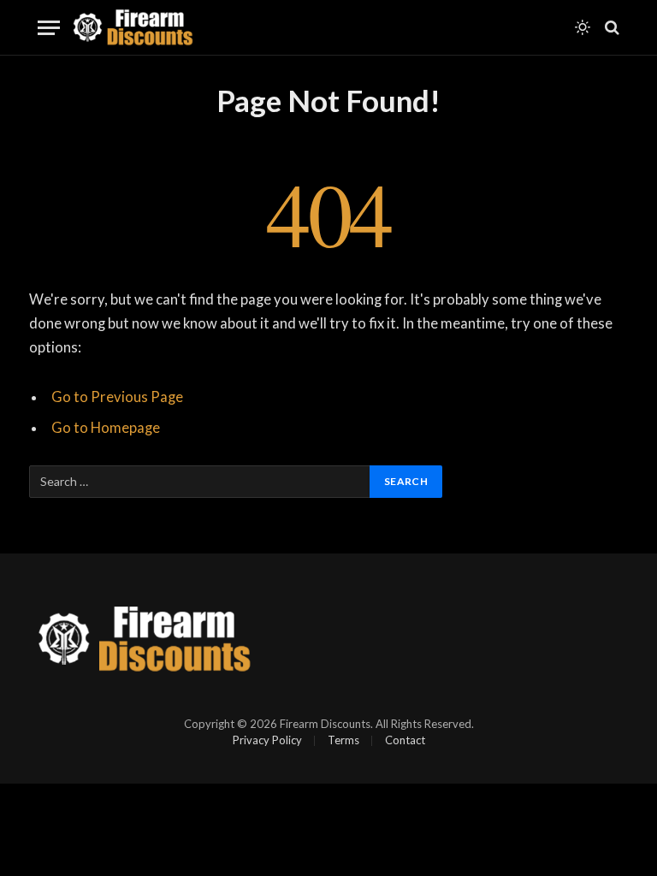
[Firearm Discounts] (133, 28)
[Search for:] (200, 481)
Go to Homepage (105, 427)
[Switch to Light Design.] (582, 27)
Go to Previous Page (117, 396)
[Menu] (49, 28)
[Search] (610, 28)
